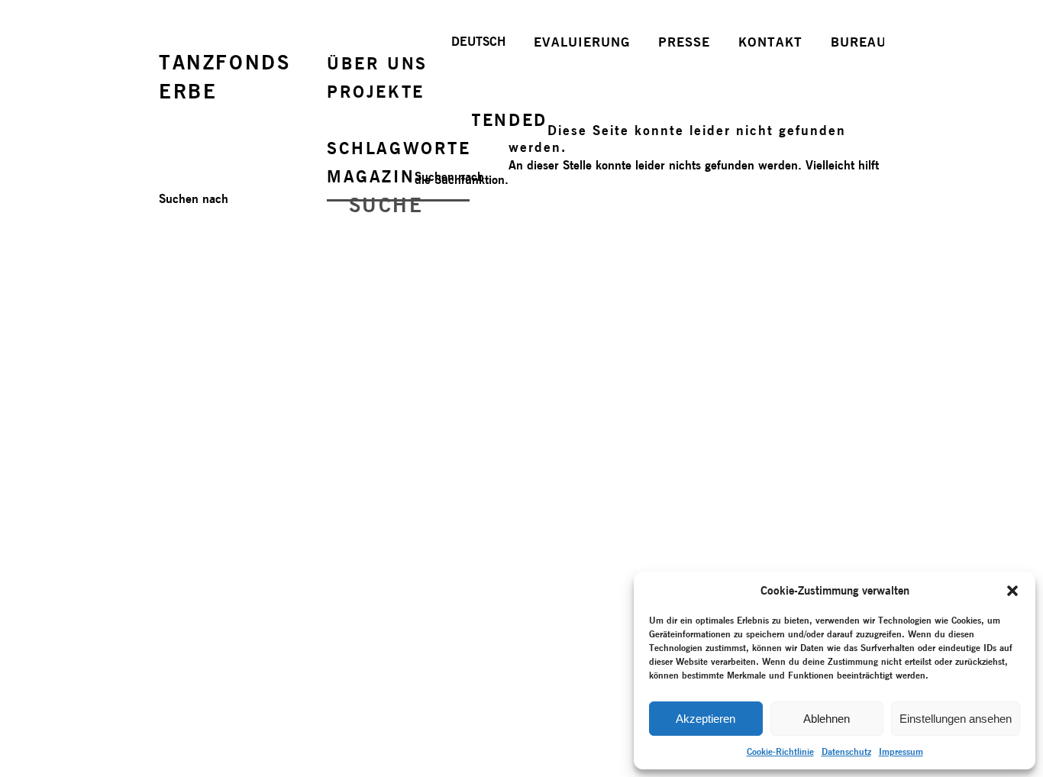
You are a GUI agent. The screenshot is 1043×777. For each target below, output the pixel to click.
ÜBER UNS (377, 63)
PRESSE (684, 42)
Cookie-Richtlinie (780, 751)
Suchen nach (449, 176)
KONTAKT (770, 42)
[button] (1012, 590)
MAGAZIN (371, 176)
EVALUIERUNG (582, 42)
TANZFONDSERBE (224, 76)
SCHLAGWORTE (399, 148)
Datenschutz (846, 751)
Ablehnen (826, 718)
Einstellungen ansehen (955, 718)
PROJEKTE (376, 92)
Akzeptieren (705, 718)
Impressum (901, 751)
